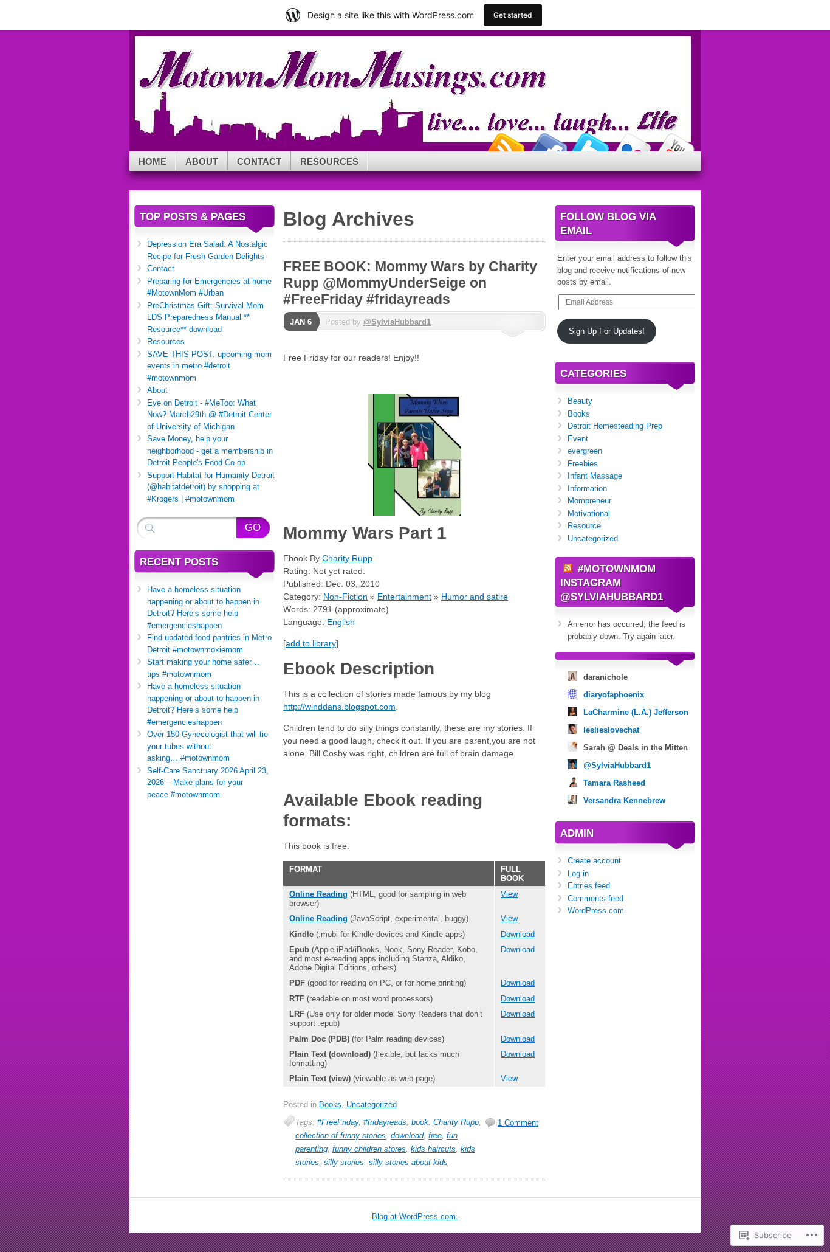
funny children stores (369, 1148)
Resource (584, 525)
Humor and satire (474, 596)
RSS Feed (504, 147)
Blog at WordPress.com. (415, 1216)
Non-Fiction (345, 596)
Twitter (590, 147)
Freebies (583, 463)
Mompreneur (589, 500)
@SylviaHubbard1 (397, 322)
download (407, 1135)
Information (587, 488)
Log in (578, 873)
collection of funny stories (340, 1135)
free (435, 1135)
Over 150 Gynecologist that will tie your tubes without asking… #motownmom (207, 746)
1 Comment (518, 1122)
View (509, 894)
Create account (594, 860)
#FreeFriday (337, 1122)
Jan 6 (301, 322)
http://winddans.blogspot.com (339, 706)
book (419, 1122)
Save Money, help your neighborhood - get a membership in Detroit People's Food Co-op (210, 450)
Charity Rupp (347, 558)
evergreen (585, 450)
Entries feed (589, 885)
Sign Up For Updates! (607, 331)
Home (152, 161)
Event (578, 438)
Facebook (547, 147)
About (201, 161)
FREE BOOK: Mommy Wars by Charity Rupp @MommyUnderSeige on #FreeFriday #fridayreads (410, 282)
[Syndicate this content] (567, 569)
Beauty (580, 401)
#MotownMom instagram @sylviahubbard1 (611, 583)
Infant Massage (595, 475)
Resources (329, 161)
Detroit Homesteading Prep (615, 426)
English (341, 622)
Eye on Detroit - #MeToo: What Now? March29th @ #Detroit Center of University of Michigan (209, 414)
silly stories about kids (408, 1162)
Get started (512, 14)
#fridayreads (384, 1122)
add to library (311, 643)
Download (518, 934)
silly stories (344, 1162)
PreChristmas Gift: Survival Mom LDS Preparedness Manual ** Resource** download (205, 317)
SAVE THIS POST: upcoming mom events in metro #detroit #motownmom (209, 366)
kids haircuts (433, 1148)
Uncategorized (371, 1104)
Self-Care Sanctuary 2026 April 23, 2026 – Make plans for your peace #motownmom (208, 782)
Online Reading (318, 894)
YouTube (675, 147)
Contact (259, 161)
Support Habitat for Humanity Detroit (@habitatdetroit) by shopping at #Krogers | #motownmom (211, 487)
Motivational (589, 513)
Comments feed (595, 898)
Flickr (632, 147)
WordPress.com (596, 910)
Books (330, 1104)
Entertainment (404, 596)
